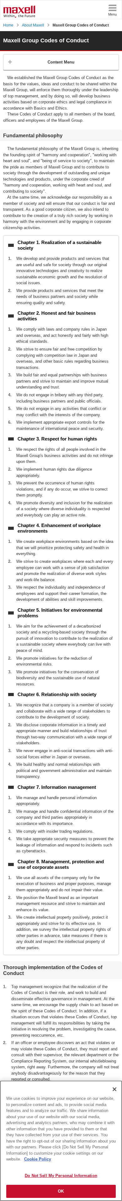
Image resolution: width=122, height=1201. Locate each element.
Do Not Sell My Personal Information (61, 1175)
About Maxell (33, 25)
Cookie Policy (37, 1159)
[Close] (114, 1089)
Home (8, 25)
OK (61, 1191)
